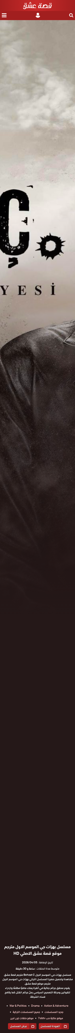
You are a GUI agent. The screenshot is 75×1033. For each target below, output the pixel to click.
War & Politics (18, 1006)
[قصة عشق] (37, 5)
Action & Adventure (56, 1006)
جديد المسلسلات (54, 1012)
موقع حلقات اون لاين (21, 1018)
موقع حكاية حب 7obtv (50, 1018)
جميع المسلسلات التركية (26, 1012)
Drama (35, 1006)
